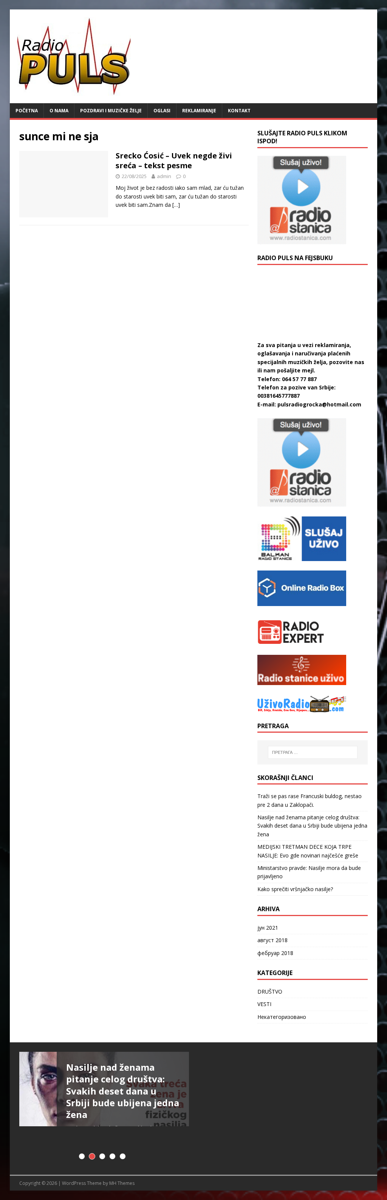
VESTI (264, 1004)
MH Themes (122, 1183)
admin (164, 176)
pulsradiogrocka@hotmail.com (319, 404)
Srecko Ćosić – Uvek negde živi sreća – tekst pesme (174, 160)
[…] (176, 204)
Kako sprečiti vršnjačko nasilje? (295, 889)
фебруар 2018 (275, 953)
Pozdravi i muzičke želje (111, 110)
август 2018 (272, 940)
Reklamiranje (199, 110)
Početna (26, 110)
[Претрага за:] (312, 752)
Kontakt (239, 110)
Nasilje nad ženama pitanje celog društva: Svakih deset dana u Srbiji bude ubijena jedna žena (312, 826)
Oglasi (161, 110)
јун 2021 (267, 927)
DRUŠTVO (269, 991)
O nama (59, 110)
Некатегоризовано (281, 1016)
